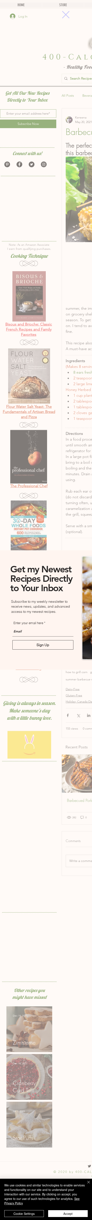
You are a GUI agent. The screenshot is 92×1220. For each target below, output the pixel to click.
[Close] (86, 1185)
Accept (68, 1213)
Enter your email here (28, 623)
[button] (66, 15)
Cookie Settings (24, 1213)
